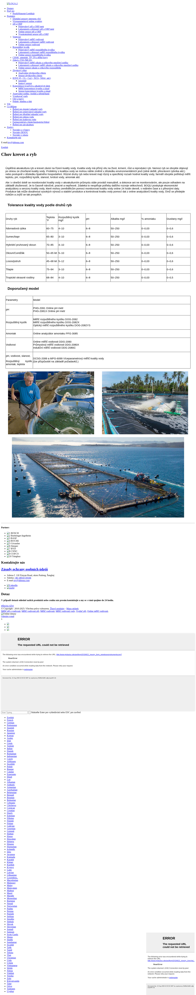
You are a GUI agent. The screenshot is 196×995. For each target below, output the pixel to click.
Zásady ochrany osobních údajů (24, 569)
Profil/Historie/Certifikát (23, 13)
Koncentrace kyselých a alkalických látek (31, 86)
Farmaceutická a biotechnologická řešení (31, 122)
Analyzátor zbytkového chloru (32, 73)
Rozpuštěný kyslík (21, 47)
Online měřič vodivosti (97, 611)
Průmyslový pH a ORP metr (31, 26)
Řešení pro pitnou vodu (23, 117)
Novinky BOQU (20, 132)
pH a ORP (17, 24)
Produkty (11, 16)
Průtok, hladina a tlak (22, 101)
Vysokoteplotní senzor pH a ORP (33, 34)
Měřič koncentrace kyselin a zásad (33, 88)
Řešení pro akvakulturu (23, 124)
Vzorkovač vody (20, 96)
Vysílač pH (81, 611)
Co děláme (12, 106)
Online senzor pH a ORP (29, 31)
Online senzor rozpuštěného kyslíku (34, 55)
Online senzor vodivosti (29, 44)
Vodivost (17, 37)
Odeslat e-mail (7, 616)
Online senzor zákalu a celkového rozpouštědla (39, 68)
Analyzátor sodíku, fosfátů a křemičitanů (31, 93)
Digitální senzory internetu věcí (27, 19)
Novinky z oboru (20, 135)
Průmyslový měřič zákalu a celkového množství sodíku (43, 62)
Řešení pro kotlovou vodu (24, 119)
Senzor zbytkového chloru (30, 75)
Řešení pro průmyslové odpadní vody (30, 112)
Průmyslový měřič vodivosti (31, 39)
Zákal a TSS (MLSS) (22, 60)
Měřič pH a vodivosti (10, 611)
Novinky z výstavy (21, 130)
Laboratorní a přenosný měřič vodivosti (36, 42)
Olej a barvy (18, 99)
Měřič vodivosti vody (65, 611)
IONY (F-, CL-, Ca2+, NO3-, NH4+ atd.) (32, 78)
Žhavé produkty (57, 608)
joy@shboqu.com (16, 142)
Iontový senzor (25, 83)
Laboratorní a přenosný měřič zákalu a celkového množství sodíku (48, 65)
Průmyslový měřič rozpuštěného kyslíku (36, 50)
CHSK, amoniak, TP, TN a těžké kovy (30, 57)
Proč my (10, 11)
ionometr (22, 81)
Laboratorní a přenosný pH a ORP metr (36, 29)
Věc (9, 104)
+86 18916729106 (22, 578)
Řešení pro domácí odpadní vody (28, 109)
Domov (10, 8)
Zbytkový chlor (20, 70)
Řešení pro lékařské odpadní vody (28, 114)
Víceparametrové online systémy (27, 21)
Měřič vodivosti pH (30, 611)
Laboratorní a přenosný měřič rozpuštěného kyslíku (41, 52)
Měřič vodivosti (47, 611)
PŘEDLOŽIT (7, 606)
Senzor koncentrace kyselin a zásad (34, 91)
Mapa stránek (72, 608)
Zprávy (10, 127)
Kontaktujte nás (14, 137)
